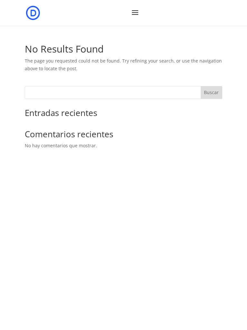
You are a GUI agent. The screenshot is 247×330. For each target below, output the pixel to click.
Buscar (211, 92)
